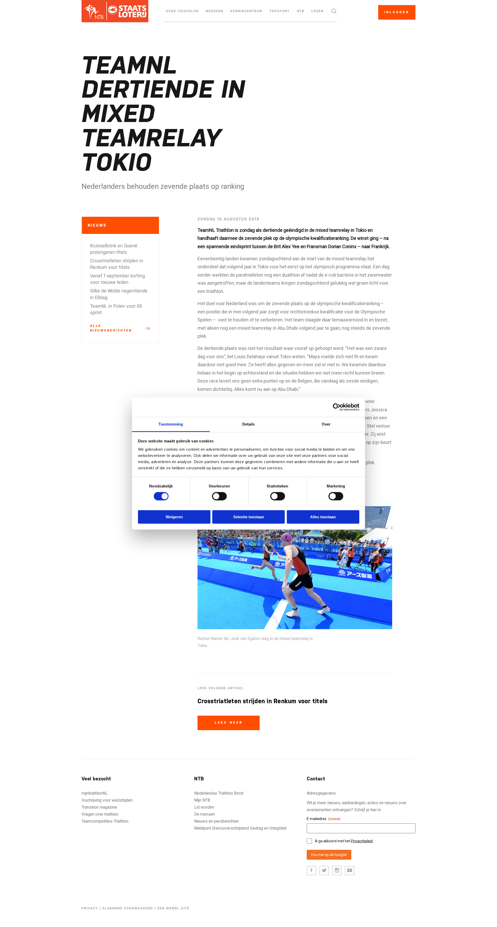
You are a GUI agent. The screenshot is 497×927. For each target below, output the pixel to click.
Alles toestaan (323, 517)
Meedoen (214, 11)
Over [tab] (326, 424)
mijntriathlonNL (95, 793)
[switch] (219, 496)
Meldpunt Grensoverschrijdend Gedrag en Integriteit (240, 828)
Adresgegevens (321, 793)
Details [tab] (248, 424)
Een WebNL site (173, 908)
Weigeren (174, 517)
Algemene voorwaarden (128, 908)
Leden (317, 11)
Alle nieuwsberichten (111, 328)
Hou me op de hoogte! (329, 855)
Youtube (349, 870)
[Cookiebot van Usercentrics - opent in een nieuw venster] (336, 407)
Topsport (279, 11)
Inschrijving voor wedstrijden (107, 800)
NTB (300, 11)
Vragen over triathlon (100, 814)
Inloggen (396, 12)
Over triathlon (182, 11)
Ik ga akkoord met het (344, 841)
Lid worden (204, 807)
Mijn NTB (202, 800)
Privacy (90, 908)
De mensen (204, 814)
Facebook (311, 870)
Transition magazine (99, 807)
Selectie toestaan (248, 517)
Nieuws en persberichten (216, 821)
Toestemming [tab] (170, 424)
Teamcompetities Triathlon (105, 821)
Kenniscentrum (246, 11)
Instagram (337, 870)
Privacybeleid (362, 841)
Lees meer (229, 722)
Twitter (324, 870)
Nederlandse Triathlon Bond (218, 793)
